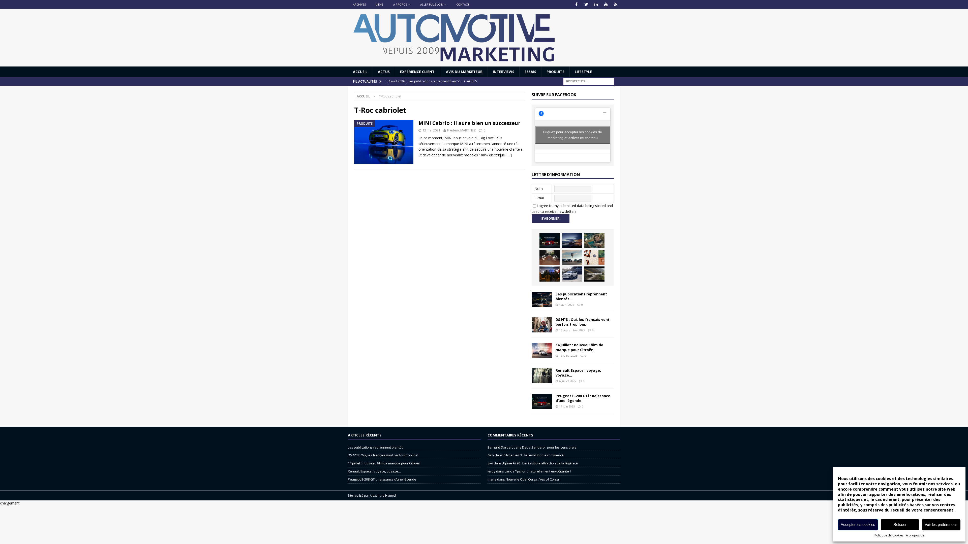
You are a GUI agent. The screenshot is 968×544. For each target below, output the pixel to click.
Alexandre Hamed (383, 495)
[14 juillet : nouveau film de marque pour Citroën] (542, 350)
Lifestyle (583, 71)
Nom (538, 188)
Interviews (503, 71)
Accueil (360, 71)
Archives (359, 4)
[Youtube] (605, 4)
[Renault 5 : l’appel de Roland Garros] (572, 274)
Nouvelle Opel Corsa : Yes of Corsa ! (533, 479)
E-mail (539, 197)
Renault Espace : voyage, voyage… (578, 372)
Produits (555, 71)
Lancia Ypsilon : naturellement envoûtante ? (538, 471)
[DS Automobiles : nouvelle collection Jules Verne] (572, 257)
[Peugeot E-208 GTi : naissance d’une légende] (549, 240)
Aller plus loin (431, 4)
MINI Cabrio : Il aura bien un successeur (469, 123)
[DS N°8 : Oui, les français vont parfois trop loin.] (542, 324)
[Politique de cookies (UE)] (615, 4)
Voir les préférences (941, 524)
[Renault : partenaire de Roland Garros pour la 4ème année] (594, 257)
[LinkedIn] (596, 4)
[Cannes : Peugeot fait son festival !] (549, 274)
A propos (400, 4)
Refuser (899, 524)
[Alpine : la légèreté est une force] (594, 240)
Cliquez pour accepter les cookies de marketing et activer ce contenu (572, 135)
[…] (509, 155)
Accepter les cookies (858, 524)
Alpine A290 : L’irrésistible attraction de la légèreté (540, 463)
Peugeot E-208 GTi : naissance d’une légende (583, 398)
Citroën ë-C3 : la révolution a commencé (533, 455)
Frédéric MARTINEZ (461, 130)
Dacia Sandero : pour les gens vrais (549, 447)
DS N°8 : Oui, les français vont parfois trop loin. (583, 321)
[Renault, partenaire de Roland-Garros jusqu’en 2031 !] (549, 257)
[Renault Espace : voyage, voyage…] (542, 375)
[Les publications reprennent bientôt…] (542, 299)
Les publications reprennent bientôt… (581, 296)
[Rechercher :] (588, 81)
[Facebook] (576, 4)
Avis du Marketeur (464, 71)
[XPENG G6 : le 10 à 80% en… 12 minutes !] (572, 240)
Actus (384, 71)
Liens (379, 4)
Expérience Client (418, 71)
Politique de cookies (888, 535)
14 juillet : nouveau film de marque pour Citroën (579, 347)
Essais (530, 71)
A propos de (915, 535)
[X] (586, 4)
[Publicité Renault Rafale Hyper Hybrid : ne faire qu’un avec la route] (594, 274)
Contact (462, 4)
